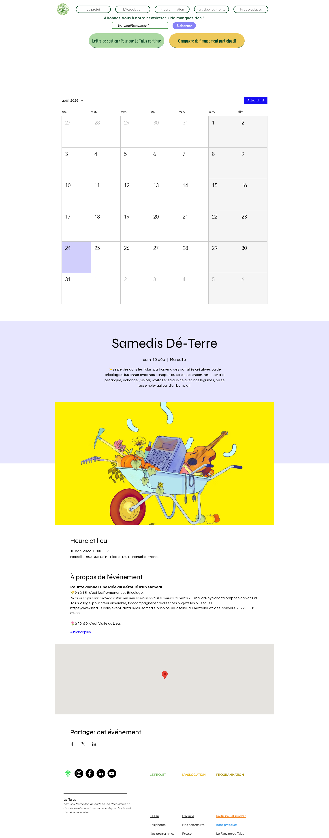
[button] (76, 132)
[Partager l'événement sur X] (83, 744)
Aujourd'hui (255, 100)
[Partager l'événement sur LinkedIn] (94, 744)
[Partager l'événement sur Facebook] (72, 744)
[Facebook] (89, 773)
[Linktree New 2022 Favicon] (68, 773)
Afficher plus (80, 632)
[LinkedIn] (100, 773)
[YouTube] (111, 773)
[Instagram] (79, 773)
